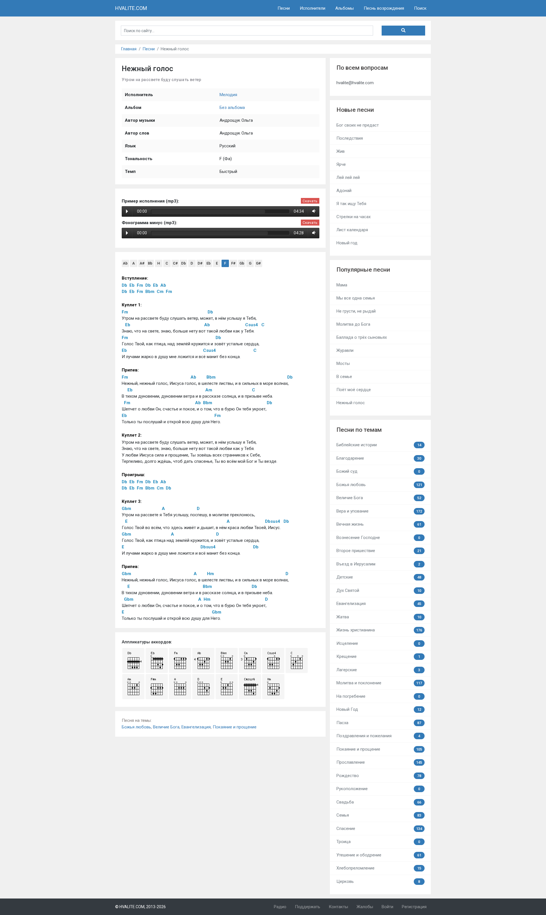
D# (200, 263)
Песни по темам (359, 429)
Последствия (349, 138)
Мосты (343, 363)
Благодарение (378, 458)
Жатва (378, 616)
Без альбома (232, 107)
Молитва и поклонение (379, 682)
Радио (280, 906)
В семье (344, 376)
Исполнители (312, 8)
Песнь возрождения (384, 8)
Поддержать (307, 906)
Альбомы (344, 8)
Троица (378, 841)
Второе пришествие (378, 550)
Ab (125, 263)
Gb (241, 263)
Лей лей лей (348, 177)
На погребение (378, 696)
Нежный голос (350, 402)
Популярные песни (363, 269)
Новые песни (355, 109)
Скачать (310, 201)
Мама (341, 285)
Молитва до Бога (353, 324)
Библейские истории (378, 444)
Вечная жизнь (378, 524)
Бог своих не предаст (357, 125)
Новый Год (378, 709)
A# (142, 263)
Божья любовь (136, 727)
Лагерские (378, 669)
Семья (378, 815)
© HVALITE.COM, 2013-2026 (140, 906)
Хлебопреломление (378, 868)
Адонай (343, 190)
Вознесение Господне (378, 537)
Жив (340, 151)
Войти (387, 906)
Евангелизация (196, 727)
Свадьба (378, 802)
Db (183, 263)
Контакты (338, 906)
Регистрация (414, 906)
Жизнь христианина (379, 630)
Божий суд (378, 471)
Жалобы (365, 906)
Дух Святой (378, 590)
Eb (208, 263)
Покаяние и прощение (235, 727)
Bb (150, 263)
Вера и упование (379, 511)
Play (127, 211)
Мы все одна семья (355, 298)
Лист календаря (352, 229)
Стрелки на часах (353, 216)
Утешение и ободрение (378, 855)
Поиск (420, 8)
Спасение (379, 828)
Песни (284, 8)
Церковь (378, 881)
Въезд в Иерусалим (378, 564)
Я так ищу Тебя (351, 203)
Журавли (344, 350)
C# (175, 263)
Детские (378, 577)
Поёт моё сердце (353, 389)
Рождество (378, 775)
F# (233, 263)
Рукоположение (378, 788)
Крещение (378, 656)
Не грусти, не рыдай (356, 311)
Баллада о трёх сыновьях (361, 337)
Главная (128, 48)
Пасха (378, 722)
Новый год (346, 242)
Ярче (341, 164)
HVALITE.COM (131, 8)
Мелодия (228, 94)
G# (258, 263)
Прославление (379, 762)
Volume (313, 211)
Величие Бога (166, 727)
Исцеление (378, 643)
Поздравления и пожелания (378, 735)
